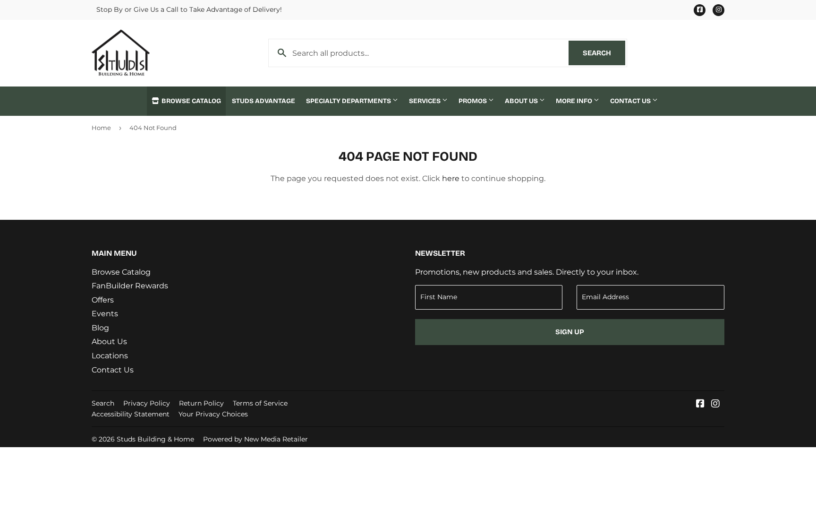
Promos (473, 101)
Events (105, 313)
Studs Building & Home (155, 439)
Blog (100, 327)
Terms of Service (260, 403)
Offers (103, 299)
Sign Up (569, 332)
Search (604, 53)
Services (425, 101)
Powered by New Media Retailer (255, 439)
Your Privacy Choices (213, 414)
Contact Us (631, 101)
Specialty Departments (349, 101)
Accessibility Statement (131, 414)
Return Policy (201, 403)
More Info (575, 101)
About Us (522, 101)
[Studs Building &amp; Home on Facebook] (700, 404)
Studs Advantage (263, 101)
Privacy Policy (146, 403)
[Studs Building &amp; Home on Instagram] (715, 404)
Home (101, 127)
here (450, 178)
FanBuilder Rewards (130, 285)
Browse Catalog (190, 101)
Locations (110, 355)
